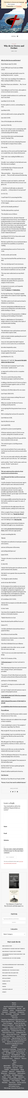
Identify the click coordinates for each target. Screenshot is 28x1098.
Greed (9, 1077)
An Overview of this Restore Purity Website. (13, 948)
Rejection (11, 1071)
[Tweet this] (13, 791)
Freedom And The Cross (18, 1030)
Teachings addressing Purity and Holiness (13, 964)
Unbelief (6, 1069)
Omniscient (12, 1012)
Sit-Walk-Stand (10, 1053)
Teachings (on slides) (7, 967)
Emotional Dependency (15, 1079)
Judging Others (20, 1071)
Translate (19, 6)
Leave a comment (14, 788)
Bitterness (4, 1073)
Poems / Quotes (6, 981)
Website (6, 840)
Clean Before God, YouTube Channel (11, 958)
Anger (14, 1077)
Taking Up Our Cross (16, 1029)
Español (4, 983)
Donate (4, 992)
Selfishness (21, 1077)
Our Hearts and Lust (7, 989)
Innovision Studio (16, 1088)
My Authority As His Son (18, 1056)
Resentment (12, 1073)
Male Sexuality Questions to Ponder (11, 951)
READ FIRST (7, 1066)
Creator (23, 1014)
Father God (14, 1016)
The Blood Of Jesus (7, 1058)
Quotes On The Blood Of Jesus (15, 1042)
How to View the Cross (7, 1021)
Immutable (9, 1014)
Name (5, 826)
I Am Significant (15, 1054)
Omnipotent (20, 1012)
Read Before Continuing (9, 1049)
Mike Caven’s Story (7, 945)
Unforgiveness (15, 1069)
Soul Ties (15, 1067)
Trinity (5, 1008)
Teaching (14, 43)
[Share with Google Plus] (15, 791)
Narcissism (12, 1082)
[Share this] (10, 791)
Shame (4, 1077)
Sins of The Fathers (17, 1066)
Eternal (19, 1008)
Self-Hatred (7, 1075)
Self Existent (11, 1008)
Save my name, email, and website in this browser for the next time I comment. (13, 850)
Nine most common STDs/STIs (9, 975)
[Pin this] (17, 791)
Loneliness (5, 1079)
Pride (21, 1067)
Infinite (12, 1010)
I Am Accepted (20, 1053)
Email (5, 833)
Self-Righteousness (17, 1075)
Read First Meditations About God (13, 1006)
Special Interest (6, 978)
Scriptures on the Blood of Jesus (14, 1043)
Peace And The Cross (8, 1032)
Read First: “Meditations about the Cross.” (13, 1019)
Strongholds (7, 1067)
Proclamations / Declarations (10, 972)
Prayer (4, 986)
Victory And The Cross (12, 1034)
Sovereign (16, 1014)
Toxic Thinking (16, 1080)
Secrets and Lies (21, 1082)
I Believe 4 (17, 1058)
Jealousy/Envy (21, 1073)
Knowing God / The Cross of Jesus (10, 970)
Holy (2, 1014)
